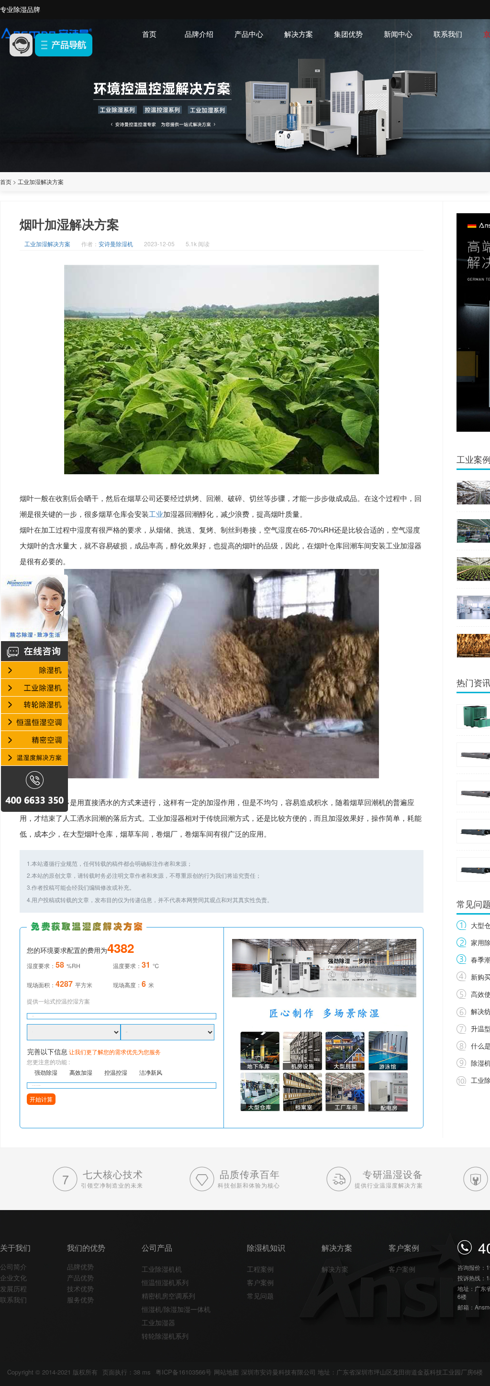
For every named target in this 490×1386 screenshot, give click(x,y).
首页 (149, 34)
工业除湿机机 (162, 1269)
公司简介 (13, 1266)
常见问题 (260, 1295)
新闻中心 (398, 34)
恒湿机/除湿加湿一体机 (176, 1309)
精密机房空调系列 (168, 1295)
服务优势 (80, 1299)
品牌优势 (80, 1266)
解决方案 (298, 34)
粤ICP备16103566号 (184, 1371)
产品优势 (80, 1277)
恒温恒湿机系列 (165, 1282)
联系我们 (448, 34)
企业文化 (13, 1277)
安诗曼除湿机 (116, 244)
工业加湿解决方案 (41, 181)
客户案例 (260, 1282)
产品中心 (248, 34)
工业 (156, 514)
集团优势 (348, 34)
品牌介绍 (199, 34)
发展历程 (13, 1288)
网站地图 (226, 1371)
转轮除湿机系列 (165, 1336)
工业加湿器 (158, 1322)
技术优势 (80, 1288)
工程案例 (260, 1269)
